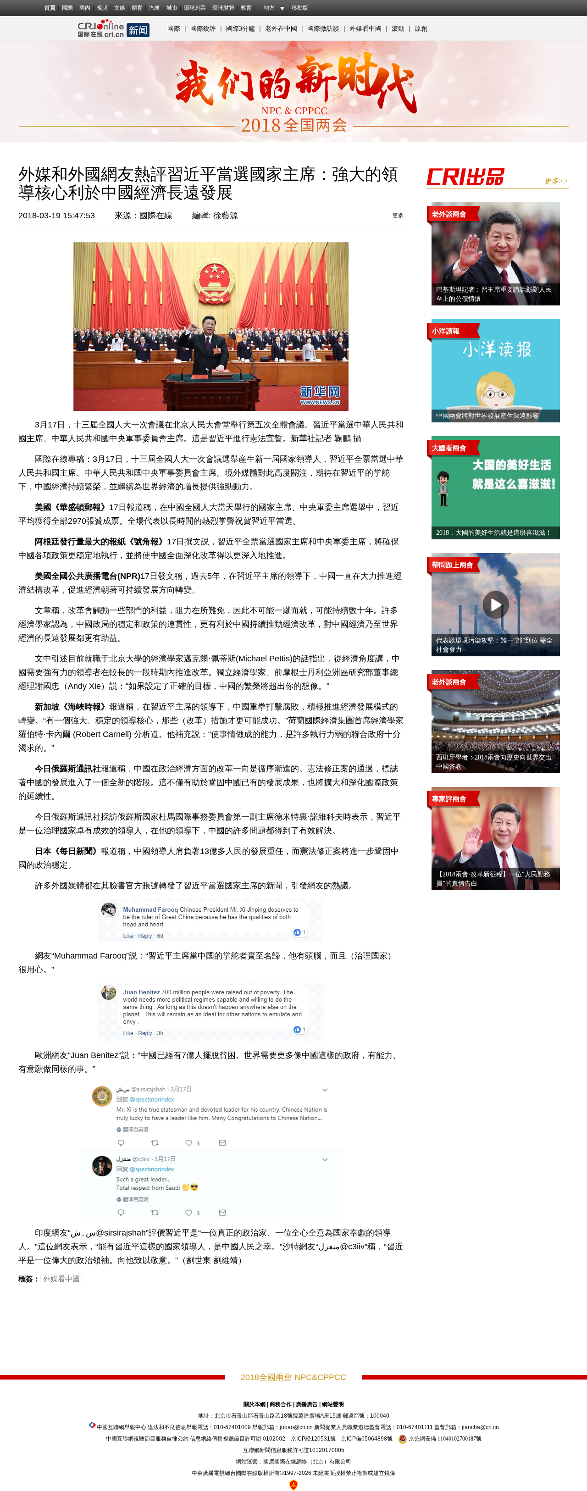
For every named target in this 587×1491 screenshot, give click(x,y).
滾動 (398, 28)
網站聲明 (333, 1404)
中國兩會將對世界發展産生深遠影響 (487, 415)
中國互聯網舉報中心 (121, 1427)
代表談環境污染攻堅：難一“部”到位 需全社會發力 (494, 645)
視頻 (102, 8)
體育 (137, 8)
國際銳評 (203, 28)
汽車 (154, 8)
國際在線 (155, 215)
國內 (84, 8)
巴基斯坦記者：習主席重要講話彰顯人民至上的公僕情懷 (494, 294)
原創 (421, 28)
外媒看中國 (365, 28)
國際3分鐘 (240, 28)
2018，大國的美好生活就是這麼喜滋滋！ (494, 532)
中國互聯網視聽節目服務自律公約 (147, 1439)
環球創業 (195, 8)
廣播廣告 (307, 1404)
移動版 (300, 8)
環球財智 (223, 8)
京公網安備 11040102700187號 (444, 1439)
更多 (398, 215)
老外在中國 (281, 28)
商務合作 (281, 1404)
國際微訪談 (323, 28)
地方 (269, 8)
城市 (171, 8)
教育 (246, 8)
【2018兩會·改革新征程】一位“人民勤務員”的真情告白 (493, 879)
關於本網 (255, 1404)
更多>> (556, 181)
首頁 (49, 8)
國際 (67, 8)
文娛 (119, 8)
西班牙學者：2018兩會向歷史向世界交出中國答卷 (494, 762)
